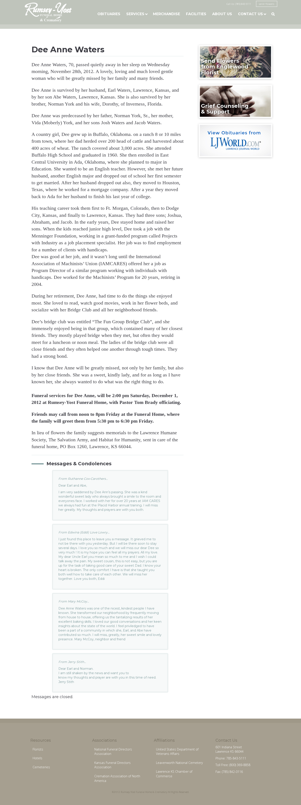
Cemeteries (41, 767)
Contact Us (250, 14)
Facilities (196, 14)
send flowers (266, 3)
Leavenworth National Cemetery (179, 763)
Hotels (37, 758)
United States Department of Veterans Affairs (177, 751)
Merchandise (166, 14)
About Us (222, 14)
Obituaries (108, 14)
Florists (38, 749)
